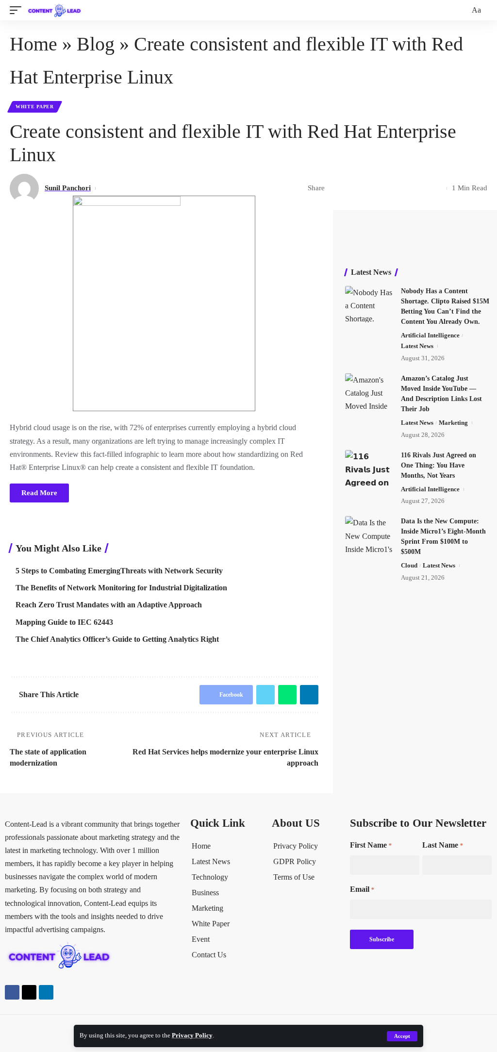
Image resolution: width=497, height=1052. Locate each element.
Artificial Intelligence (430, 335)
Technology (210, 877)
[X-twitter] (29, 992)
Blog (96, 44)
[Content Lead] (56, 10)
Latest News (417, 346)
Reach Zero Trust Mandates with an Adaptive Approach (109, 605)
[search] (461, 10)
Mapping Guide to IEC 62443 (64, 622)
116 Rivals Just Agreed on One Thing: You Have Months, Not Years (438, 465)
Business (205, 892)
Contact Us (209, 955)
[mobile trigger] (18, 10)
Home (33, 44)
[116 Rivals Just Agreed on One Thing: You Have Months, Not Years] (369, 468)
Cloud (409, 565)
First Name (371, 845)
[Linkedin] (46, 992)
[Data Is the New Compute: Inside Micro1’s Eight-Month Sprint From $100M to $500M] (369, 534)
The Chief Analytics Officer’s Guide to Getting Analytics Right (117, 639)
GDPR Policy (294, 861)
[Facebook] (12, 992)
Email (362, 889)
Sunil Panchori (68, 188)
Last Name (442, 845)
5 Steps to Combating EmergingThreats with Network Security (119, 571)
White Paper (35, 106)
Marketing (453, 422)
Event (201, 939)
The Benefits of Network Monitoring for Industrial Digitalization (121, 588)
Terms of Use (294, 877)
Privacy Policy (192, 1035)
